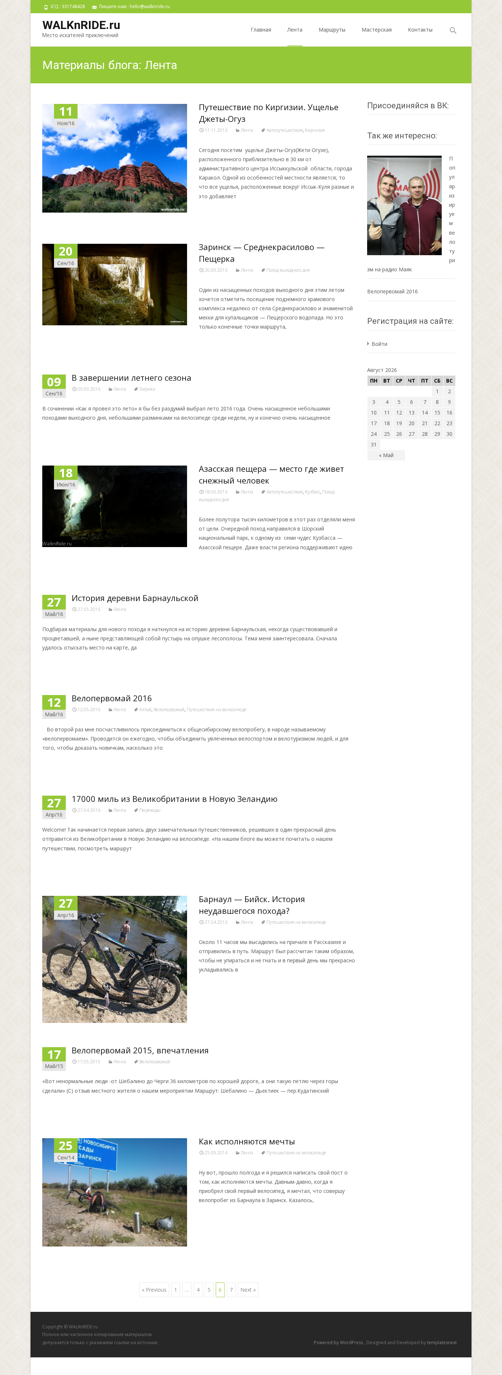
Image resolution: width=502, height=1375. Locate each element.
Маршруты (332, 29)
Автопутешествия (284, 130)
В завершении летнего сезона (131, 377)
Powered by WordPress (339, 1342)
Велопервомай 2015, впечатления (140, 1050)
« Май (386, 455)
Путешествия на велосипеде (217, 709)
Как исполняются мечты (247, 1141)
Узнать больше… (222, 209)
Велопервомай (169, 709)
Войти (379, 343)
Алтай (145, 709)
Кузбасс (312, 492)
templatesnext (442, 1342)
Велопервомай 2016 (112, 697)
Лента (294, 29)
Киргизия (315, 130)
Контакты (420, 29)
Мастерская (377, 29)
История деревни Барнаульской (135, 597)
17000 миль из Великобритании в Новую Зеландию (174, 798)
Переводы (150, 810)
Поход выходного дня (288, 270)
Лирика (147, 389)
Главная (261, 29)
